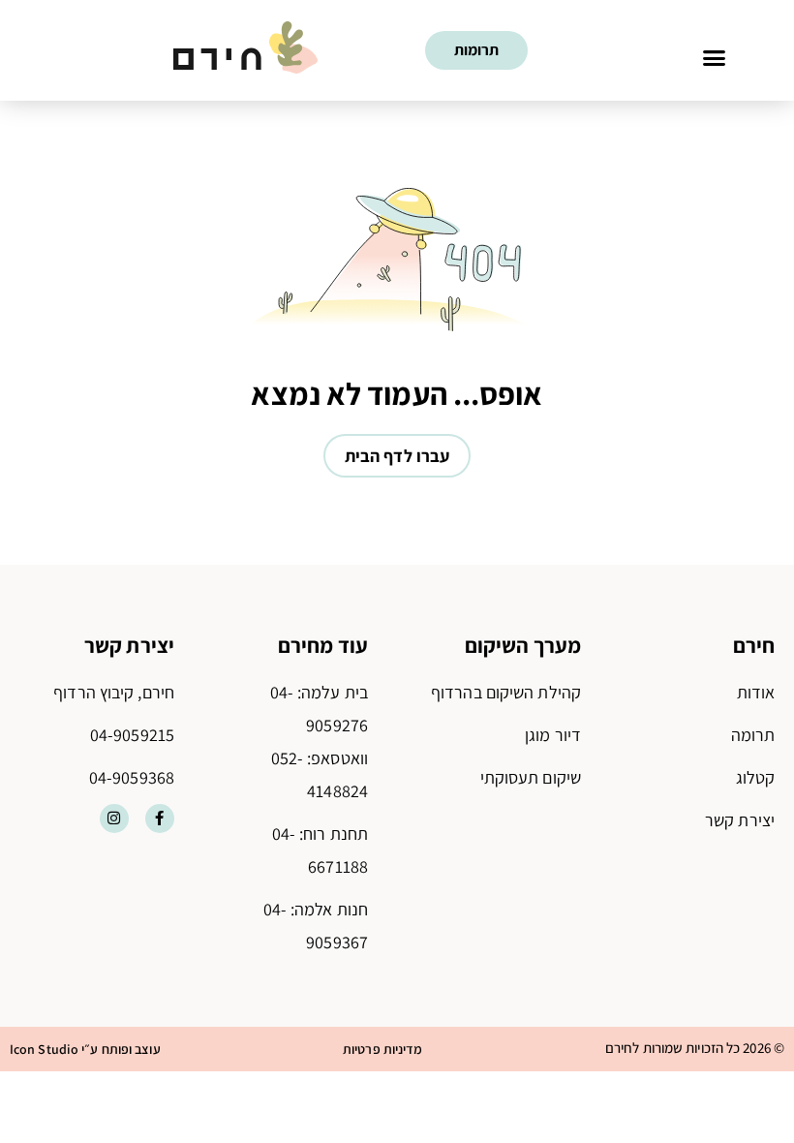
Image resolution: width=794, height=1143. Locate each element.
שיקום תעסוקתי (530, 777)
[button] (714, 57)
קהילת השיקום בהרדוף (506, 692)
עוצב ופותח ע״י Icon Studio (85, 1049)
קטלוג (756, 777)
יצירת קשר (740, 820)
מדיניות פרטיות (382, 1049)
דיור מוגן (553, 735)
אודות (756, 692)
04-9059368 (131, 777)
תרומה (753, 735)
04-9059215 (132, 735)
